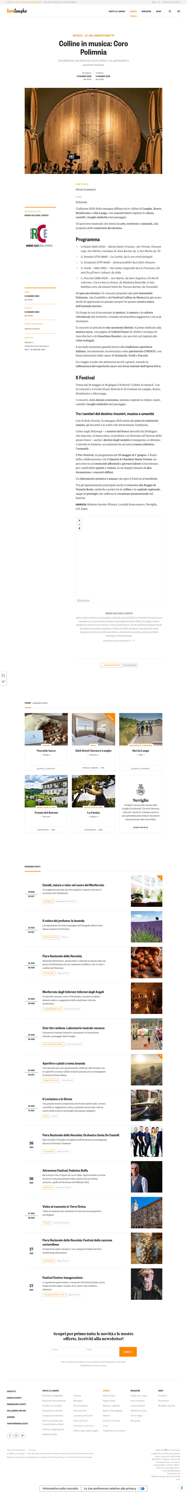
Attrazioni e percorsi (83, 1425)
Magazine (146, 11)
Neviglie (141, 800)
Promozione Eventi (16, 1404)
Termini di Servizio (75, 1457)
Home (9, 2)
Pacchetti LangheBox (52, 1395)
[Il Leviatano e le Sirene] (147, 1105)
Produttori (163, 1400)
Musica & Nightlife (32, 2)
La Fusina (93, 812)
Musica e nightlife (111, 1405)
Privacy (32, 1450)
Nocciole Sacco (46, 750)
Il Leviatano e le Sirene (57, 1099)
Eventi (17, 2)
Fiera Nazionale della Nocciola (62, 956)
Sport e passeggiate (113, 1410)
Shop (158, 11)
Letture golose (138, 1405)
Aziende (11, 1417)
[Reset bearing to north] (79, 529)
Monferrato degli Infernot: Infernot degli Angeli (73, 992)
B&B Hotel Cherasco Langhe (93, 750)
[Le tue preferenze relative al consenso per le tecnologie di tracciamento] (182, 1488)
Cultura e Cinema (111, 1420)
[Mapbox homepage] (83, 600)
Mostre (106, 1415)
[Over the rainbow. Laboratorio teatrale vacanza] (147, 1034)
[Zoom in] (79, 520)
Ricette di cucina (139, 1410)
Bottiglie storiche (166, 1405)
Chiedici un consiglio (52, 1405)
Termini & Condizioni (16, 1450)
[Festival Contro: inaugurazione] (147, 1284)
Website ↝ (29, 342)
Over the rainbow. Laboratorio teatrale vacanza (74, 1028)
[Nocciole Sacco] (46, 729)
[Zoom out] (79, 524)
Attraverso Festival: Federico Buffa (65, 1170)
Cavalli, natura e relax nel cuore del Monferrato (73, 885)
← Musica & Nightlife (111, 665)
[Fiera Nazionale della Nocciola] (147, 962)
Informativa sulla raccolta (60, 1488)
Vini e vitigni (136, 1415)
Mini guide (135, 1420)
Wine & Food (109, 1395)
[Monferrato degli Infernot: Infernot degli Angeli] (147, 998)
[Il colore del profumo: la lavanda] (147, 926)
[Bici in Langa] (140, 729)
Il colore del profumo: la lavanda (63, 920)
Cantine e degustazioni (53, 1429)
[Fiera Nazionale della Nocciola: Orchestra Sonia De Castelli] (147, 1141)
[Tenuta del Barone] (46, 791)
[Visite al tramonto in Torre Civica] (147, 1212)
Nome (55, 1349)
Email (89, 1349)
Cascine (77, 1395)
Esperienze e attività (52, 1410)
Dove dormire (80, 1410)
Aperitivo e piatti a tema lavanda (64, 1063)
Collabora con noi (16, 1410)
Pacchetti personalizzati (54, 1400)
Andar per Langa (139, 1395)
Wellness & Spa (49, 1434)
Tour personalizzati (17, 1423)
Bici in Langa (141, 750)
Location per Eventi (83, 1415)
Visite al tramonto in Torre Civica (64, 1206)
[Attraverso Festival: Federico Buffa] (147, 1177)
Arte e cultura (137, 1400)
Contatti (11, 1391)
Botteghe (78, 1400)
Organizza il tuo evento (114, 1430)
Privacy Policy (58, 1457)
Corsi (105, 1425)
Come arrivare (80, 1420)
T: (134, 640)
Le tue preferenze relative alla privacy (110, 1488)
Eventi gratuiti (130, 665)
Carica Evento (14, 1398)
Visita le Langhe (117, 11)
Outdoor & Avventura (52, 1415)
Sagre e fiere (109, 1400)
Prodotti (162, 1395)
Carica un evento (171, 2)
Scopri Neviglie (140, 827)
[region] (119, 560)
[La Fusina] (93, 791)
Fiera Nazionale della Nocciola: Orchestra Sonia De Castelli (81, 1135)
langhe (17, 11)
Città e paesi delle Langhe (85, 1430)
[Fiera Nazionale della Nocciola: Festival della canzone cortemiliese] (147, 1248)
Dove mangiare (80, 1405)
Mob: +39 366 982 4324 (35, 349)
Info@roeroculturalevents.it (37, 346)
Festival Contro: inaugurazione (63, 1277)
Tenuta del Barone (46, 812)
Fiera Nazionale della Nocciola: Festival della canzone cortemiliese (77, 1242)
